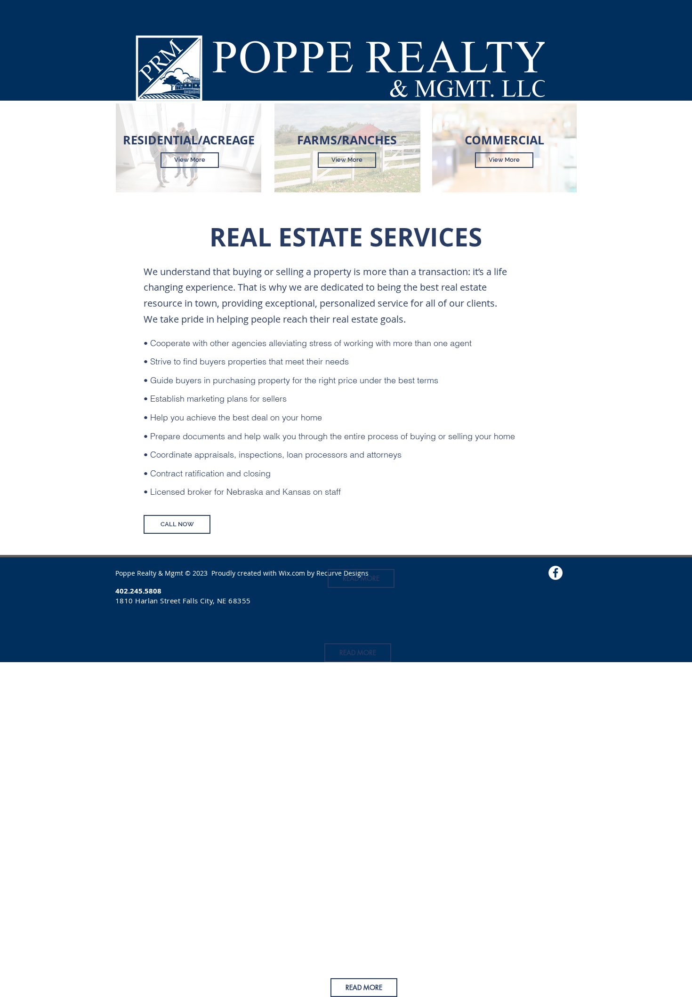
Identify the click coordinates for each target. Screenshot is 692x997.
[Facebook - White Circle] (555, 573)
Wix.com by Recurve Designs (324, 573)
